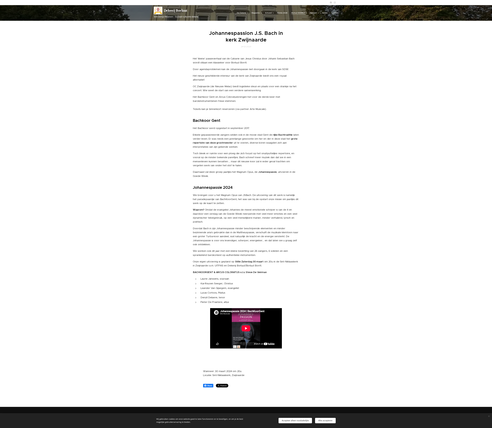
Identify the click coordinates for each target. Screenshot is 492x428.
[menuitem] (242, 13)
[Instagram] (334, 2)
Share (209, 386)
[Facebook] (330, 2)
